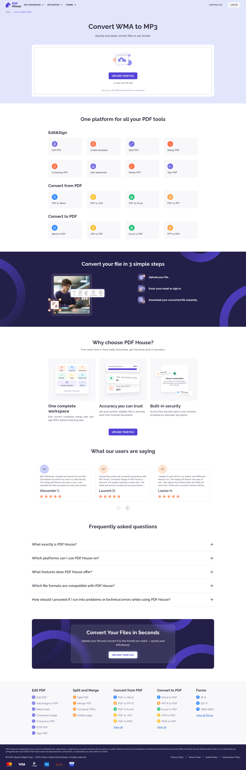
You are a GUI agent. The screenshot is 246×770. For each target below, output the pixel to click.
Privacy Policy (177, 757)
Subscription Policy (231, 757)
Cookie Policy (211, 757)
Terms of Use (194, 757)
